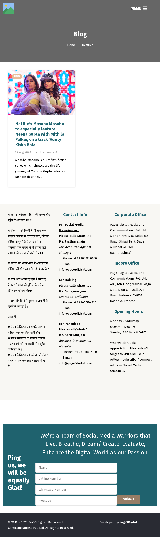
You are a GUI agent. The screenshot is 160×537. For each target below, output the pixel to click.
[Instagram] (130, 382)
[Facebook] (114, 382)
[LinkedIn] (138, 382)
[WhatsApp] (145, 382)
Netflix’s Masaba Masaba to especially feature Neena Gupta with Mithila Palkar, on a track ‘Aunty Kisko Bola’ (39, 134)
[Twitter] (122, 382)
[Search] (154, 8)
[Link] (8, 8)
